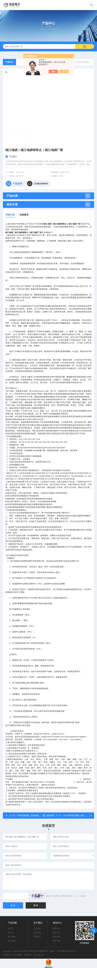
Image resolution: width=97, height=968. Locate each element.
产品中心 (9, 62)
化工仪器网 (17, 955)
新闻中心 (56, 928)
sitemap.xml (38, 955)
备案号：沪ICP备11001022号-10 (63, 951)
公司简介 (37, 928)
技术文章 (56, 932)
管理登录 (27, 955)
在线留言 (24, 214)
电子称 (11, 932)
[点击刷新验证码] (37, 895)
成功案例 (56, 937)
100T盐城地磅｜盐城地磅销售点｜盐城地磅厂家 (37, 815)
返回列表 (50, 815)
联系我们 (37, 937)
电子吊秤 (12, 941)
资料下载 (56, 941)
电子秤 (11, 928)
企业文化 (37, 932)
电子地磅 (12, 937)
